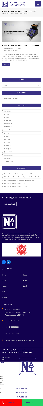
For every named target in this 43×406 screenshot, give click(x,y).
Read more (6, 65)
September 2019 (8, 155)
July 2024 (7, 133)
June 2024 (7, 136)
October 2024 (8, 123)
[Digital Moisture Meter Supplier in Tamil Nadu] (21, 31)
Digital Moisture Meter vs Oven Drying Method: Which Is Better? (21, 177)
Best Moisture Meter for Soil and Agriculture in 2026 (18, 174)
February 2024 (8, 149)
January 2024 (8, 152)
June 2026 (7, 117)
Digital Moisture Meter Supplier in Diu (14, 183)
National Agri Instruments (11, 50)
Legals (25, 286)
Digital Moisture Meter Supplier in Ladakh (15, 186)
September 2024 (8, 127)
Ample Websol (27, 352)
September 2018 (8, 161)
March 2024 (7, 145)
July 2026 (7, 114)
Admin (19, 48)
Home (3, 13)
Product (4, 286)
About (4, 280)
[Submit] (38, 86)
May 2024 (7, 139)
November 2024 (8, 120)
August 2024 (7, 130)
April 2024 (7, 142)
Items (25, 275)
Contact (4, 297)
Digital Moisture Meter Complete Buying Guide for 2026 (19, 180)
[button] (38, 3)
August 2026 (7, 111)
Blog (3, 292)
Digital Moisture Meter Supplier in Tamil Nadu (20, 45)
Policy (25, 280)
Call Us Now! (12, 403)
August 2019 (7, 158)
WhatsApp (29, 403)
